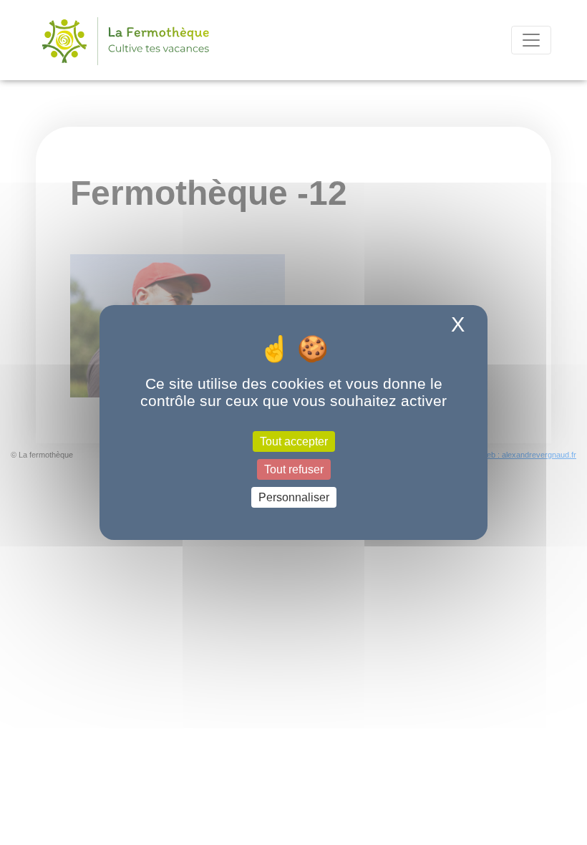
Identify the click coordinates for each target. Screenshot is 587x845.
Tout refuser (294, 469)
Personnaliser (293, 497)
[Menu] (531, 40)
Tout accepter (294, 441)
